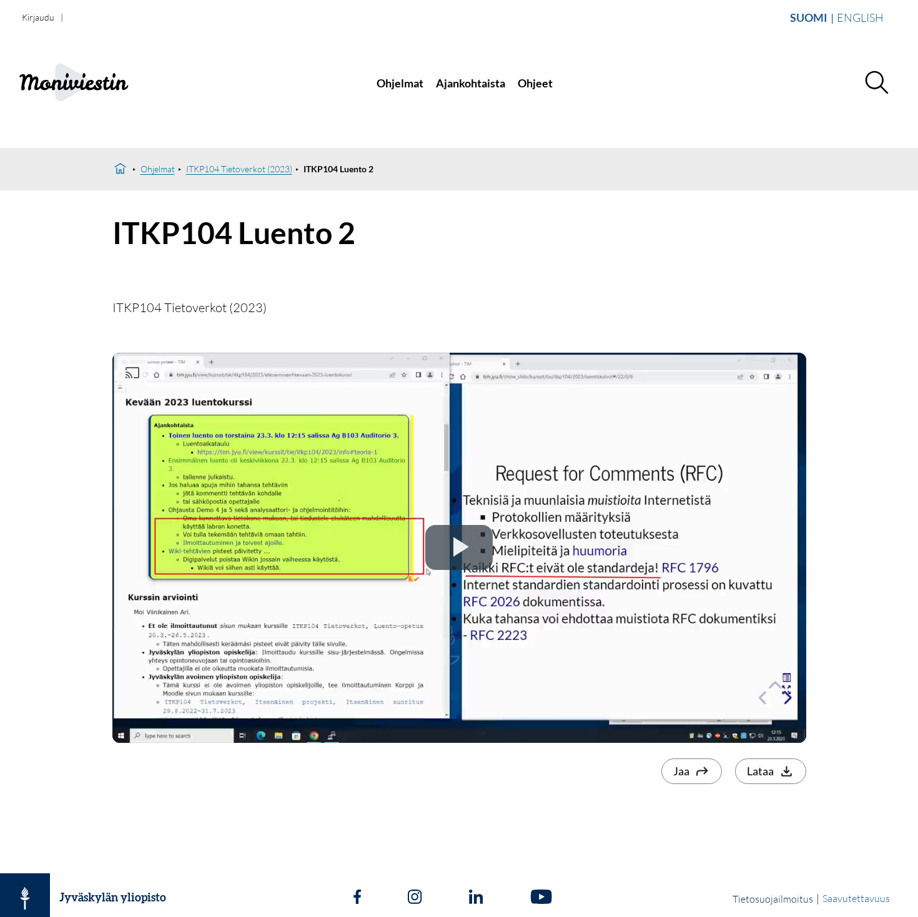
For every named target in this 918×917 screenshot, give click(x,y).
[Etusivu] (120, 169)
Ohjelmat (400, 83)
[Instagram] (415, 898)
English (860, 17)
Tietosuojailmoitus (773, 899)
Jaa (681, 771)
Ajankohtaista (470, 83)
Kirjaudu (38, 17)
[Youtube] (541, 898)
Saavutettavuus (856, 898)
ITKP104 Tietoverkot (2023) (239, 169)
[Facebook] (357, 898)
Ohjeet (535, 83)
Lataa (760, 771)
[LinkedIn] (476, 898)
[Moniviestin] (101, 83)
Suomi (808, 17)
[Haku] (876, 83)
